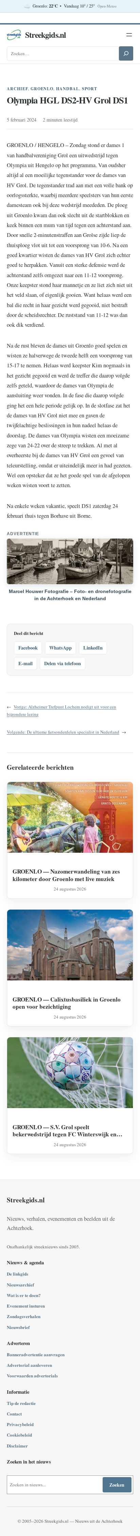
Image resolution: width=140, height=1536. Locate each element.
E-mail (25, 663)
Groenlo (42, 89)
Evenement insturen (26, 1305)
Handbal (67, 89)
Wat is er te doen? (24, 1295)
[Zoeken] (126, 53)
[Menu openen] (129, 35)
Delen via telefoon (62, 663)
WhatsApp (60, 647)
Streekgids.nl (45, 35)
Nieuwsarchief (20, 1284)
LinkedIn (93, 647)
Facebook (28, 647)
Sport (89, 89)
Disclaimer (17, 1445)
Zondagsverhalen (23, 1316)
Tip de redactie (21, 1403)
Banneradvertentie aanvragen (36, 1354)
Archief (17, 89)
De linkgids (17, 1273)
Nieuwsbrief (18, 1327)
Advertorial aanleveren (29, 1365)
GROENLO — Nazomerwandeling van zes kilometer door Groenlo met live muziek (66, 875)
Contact (14, 1413)
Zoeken (116, 1484)
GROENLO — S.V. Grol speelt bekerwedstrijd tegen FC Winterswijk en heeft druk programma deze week (65, 1130)
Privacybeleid (20, 1424)
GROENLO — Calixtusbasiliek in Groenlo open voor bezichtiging (67, 1003)
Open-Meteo (107, 6)
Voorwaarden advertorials (32, 1375)
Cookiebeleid (19, 1434)
